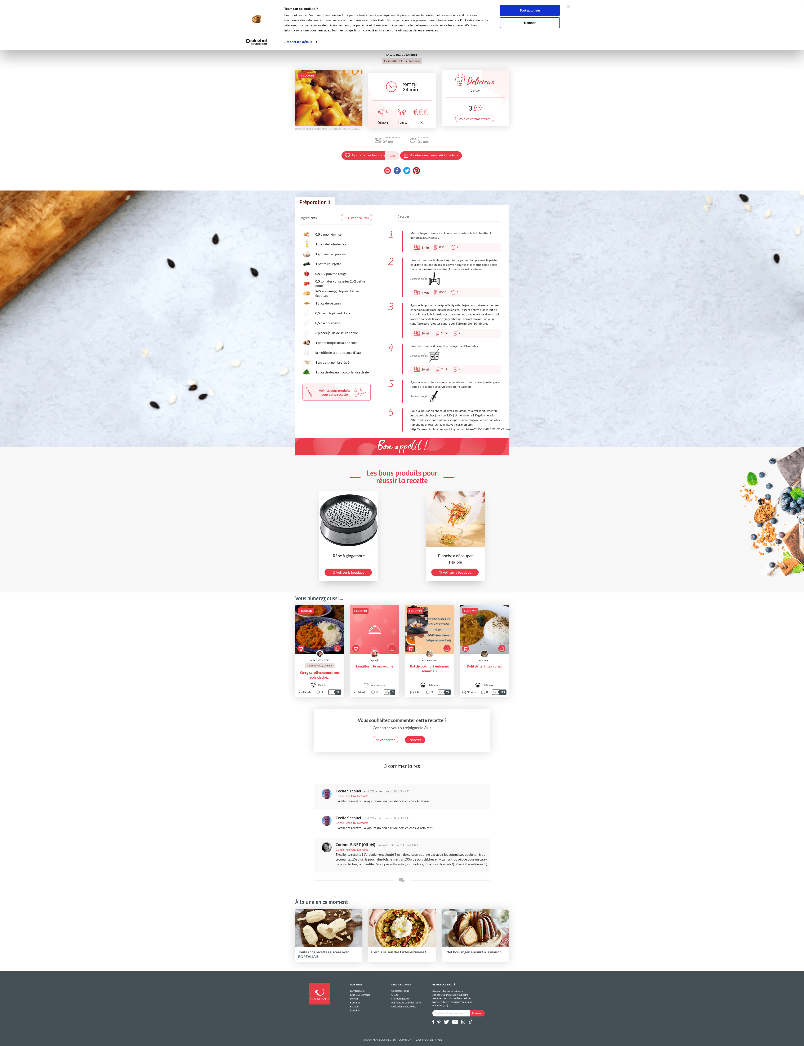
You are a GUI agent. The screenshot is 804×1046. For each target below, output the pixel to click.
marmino (484, 660)
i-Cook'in (355, 1010)
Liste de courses (358, 217)
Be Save (354, 1006)
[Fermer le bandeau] (568, 6)
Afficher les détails (298, 42)
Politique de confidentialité (406, 1002)
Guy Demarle (357, 990)
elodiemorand (429, 660)
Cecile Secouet (349, 791)
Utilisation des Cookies (403, 1006)
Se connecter (385, 740)
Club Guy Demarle (360, 994)
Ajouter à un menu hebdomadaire (434, 155)
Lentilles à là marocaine (374, 667)
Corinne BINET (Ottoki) (355, 845)
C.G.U (394, 994)
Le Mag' (354, 998)
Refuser (530, 23)
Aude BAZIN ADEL (319, 660)
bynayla (374, 660)
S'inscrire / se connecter (379, 1039)
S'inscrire (415, 740)
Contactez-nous (400, 990)
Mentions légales (400, 998)
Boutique (355, 1002)
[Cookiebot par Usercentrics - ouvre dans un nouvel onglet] (256, 42)
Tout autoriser (530, 10)
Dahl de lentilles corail (484, 667)
